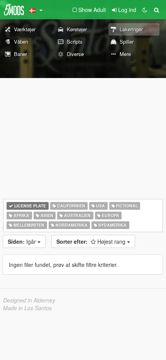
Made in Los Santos (27, 308)
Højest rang (91, 241)
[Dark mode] (144, 9)
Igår (22, 241)
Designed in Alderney (29, 300)
